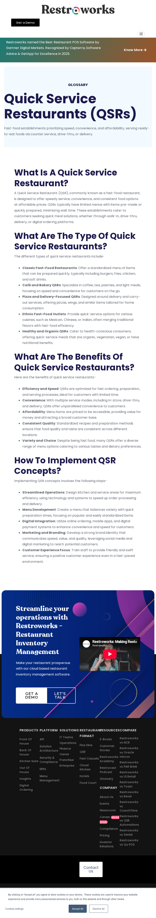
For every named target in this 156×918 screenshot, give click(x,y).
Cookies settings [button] (14, 908)
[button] (135, 50)
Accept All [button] (77, 908)
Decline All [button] (99, 908)
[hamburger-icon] (141, 34)
